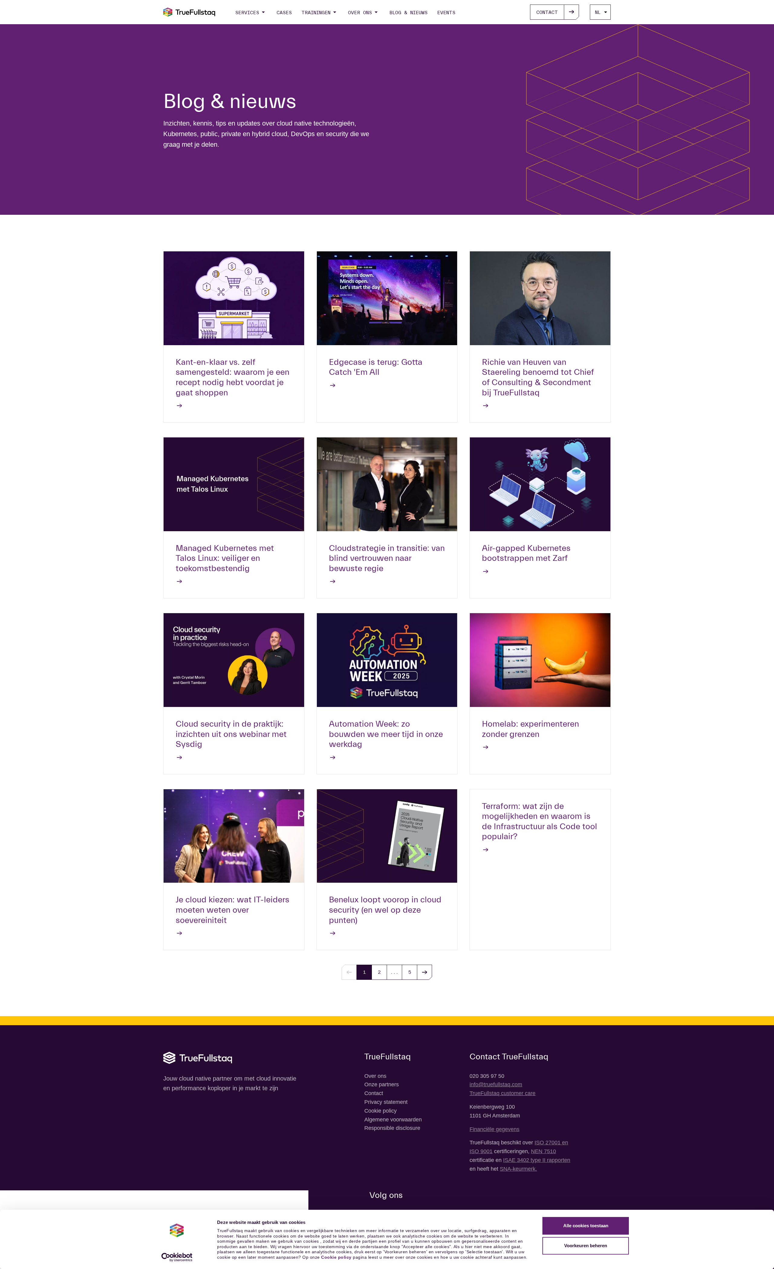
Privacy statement (386, 1102)
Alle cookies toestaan (585, 1225)
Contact (373, 1093)
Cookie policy (336, 1257)
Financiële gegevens (494, 1129)
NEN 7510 (543, 1151)
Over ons (375, 1076)
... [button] (394, 972)
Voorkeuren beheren (585, 1245)
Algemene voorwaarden (393, 1120)
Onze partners (381, 1084)
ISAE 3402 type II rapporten (536, 1160)
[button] (424, 972)
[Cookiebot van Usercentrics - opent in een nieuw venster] (177, 1257)
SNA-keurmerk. (518, 1169)
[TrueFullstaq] (189, 12)
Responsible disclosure (392, 1128)
